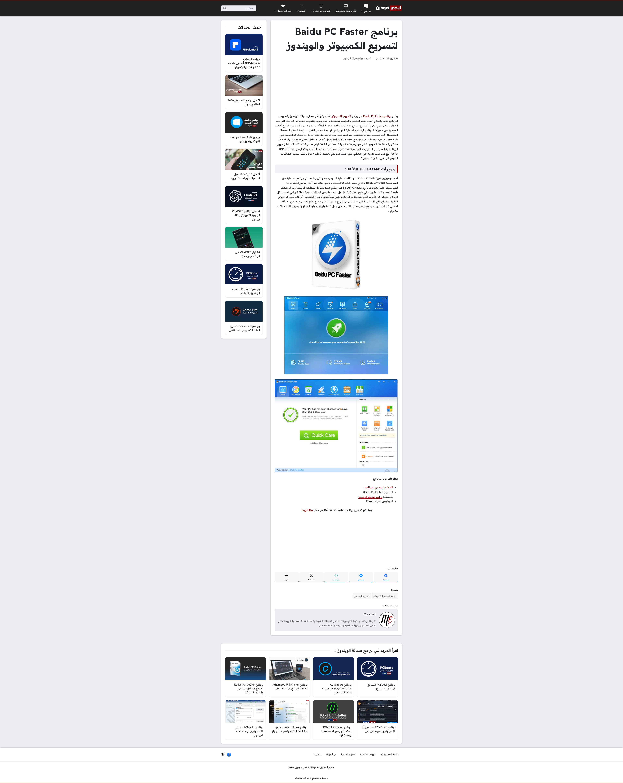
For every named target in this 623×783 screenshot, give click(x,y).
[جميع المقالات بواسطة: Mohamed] (387, 619)
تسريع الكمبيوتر (341, 116)
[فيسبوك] (229, 754)
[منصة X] (223, 754)
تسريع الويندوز (362, 596)
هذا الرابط (307, 510)
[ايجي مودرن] (389, 8)
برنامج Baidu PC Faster (377, 116)
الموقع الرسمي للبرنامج (379, 487)
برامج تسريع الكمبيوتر (385, 596)
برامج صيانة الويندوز (353, 58)
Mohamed (370, 614)
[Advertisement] (336, 87)
